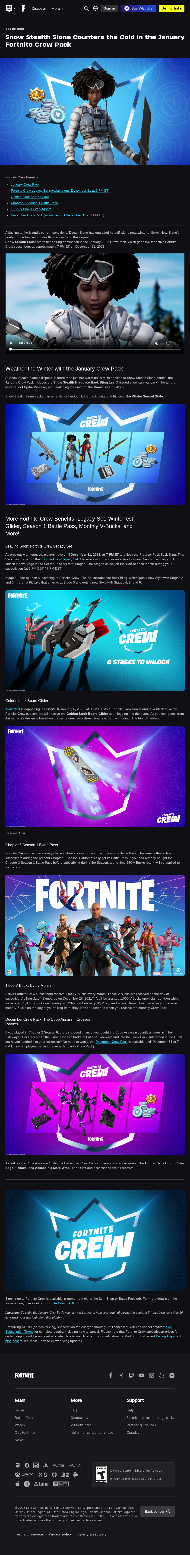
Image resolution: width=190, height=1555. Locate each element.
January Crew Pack (25, 184)
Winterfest (12, 709)
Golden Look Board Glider (30, 197)
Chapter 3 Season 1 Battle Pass (34, 203)
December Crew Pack (111, 1041)
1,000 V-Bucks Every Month (31, 209)
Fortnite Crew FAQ (59, 1303)
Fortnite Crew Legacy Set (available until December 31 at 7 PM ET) (60, 190)
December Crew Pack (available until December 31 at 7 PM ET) (57, 215)
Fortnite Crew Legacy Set (59, 559)
